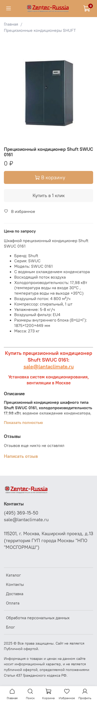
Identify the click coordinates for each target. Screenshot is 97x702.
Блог (10, 627)
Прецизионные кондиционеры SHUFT (40, 30)
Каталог (13, 575)
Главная (11, 24)
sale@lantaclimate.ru (49, 366)
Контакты (15, 584)
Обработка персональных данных (38, 617)
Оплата (12, 603)
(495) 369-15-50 (21, 513)
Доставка (14, 593)
